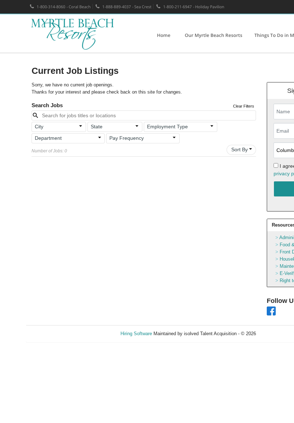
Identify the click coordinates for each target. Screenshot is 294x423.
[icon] (81, 126)
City (39, 126)
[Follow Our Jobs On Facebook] (271, 310)
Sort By (239, 149)
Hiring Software (136, 333)
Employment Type (167, 126)
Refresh (277, 333)
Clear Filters (243, 106)
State (97, 126)
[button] (59, 127)
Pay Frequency (126, 138)
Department (48, 138)
